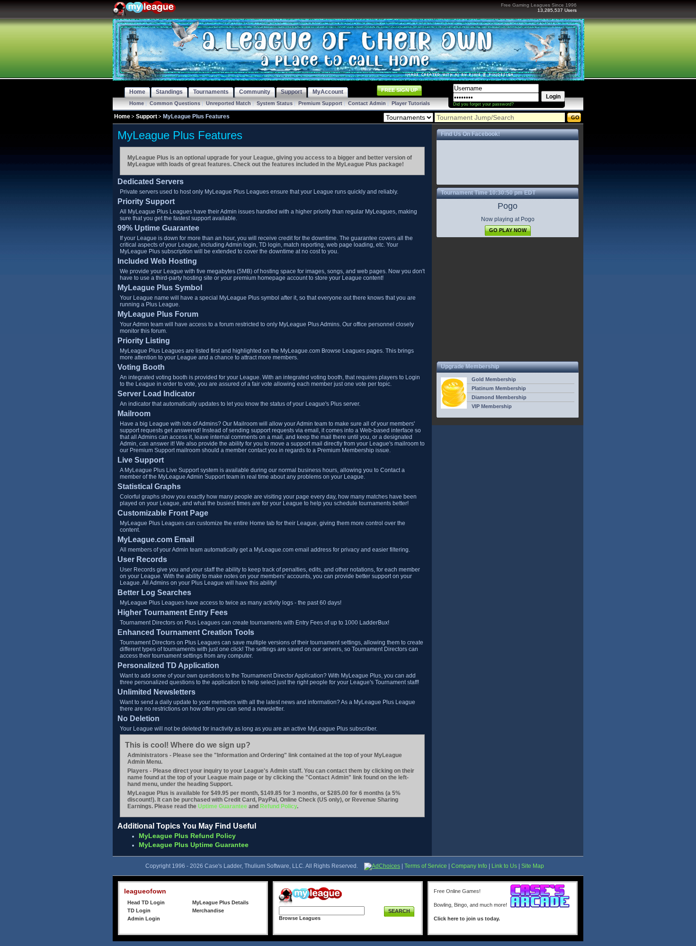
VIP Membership (492, 406)
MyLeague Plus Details (220, 902)
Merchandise (208, 910)
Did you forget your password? (483, 104)
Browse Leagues (300, 918)
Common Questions (175, 103)
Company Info (469, 866)
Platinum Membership (499, 388)
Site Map (532, 866)
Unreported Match (228, 103)
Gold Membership (494, 379)
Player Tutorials (411, 103)
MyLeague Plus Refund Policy (187, 835)
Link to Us (504, 866)
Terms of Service (425, 866)
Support (146, 116)
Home (136, 103)
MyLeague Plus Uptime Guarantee (194, 844)
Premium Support (320, 103)
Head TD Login (146, 902)
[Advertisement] (508, 299)
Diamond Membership (499, 397)
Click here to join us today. (467, 918)
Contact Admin (367, 103)
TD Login (139, 910)
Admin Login (143, 918)
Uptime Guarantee (222, 806)
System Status (275, 103)
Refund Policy (278, 806)
